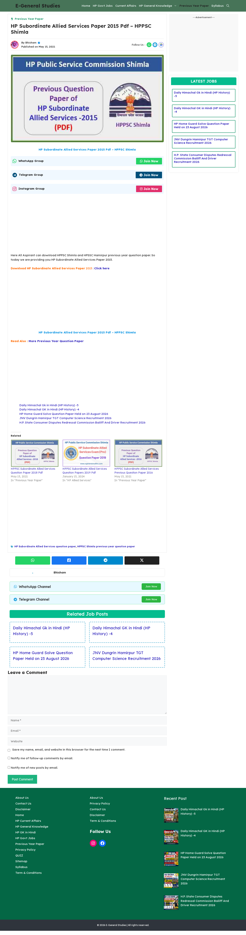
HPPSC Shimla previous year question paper (106, 546)
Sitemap (21, 861)
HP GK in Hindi (25, 832)
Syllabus (217, 6)
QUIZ (19, 855)
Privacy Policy (25, 849)
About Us (22, 797)
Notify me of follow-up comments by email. (42, 758)
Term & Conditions (28, 873)
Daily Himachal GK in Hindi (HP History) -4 (49, 409)
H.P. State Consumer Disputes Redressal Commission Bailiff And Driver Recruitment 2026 (82, 422)
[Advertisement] (87, 225)
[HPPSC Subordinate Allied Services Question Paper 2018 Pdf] (35, 453)
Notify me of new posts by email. (34, 767)
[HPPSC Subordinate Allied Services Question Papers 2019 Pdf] (86, 453)
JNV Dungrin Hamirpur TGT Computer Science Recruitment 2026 (65, 418)
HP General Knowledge (155, 6)
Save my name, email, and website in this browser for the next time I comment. (68, 749)
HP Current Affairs (28, 821)
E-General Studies (37, 6)
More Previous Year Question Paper (56, 341)
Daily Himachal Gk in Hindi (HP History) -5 (48, 405)
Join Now (151, 161)
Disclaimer (23, 809)
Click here (102, 268)
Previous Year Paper (194, 6)
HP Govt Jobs (103, 6)
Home (86, 6)
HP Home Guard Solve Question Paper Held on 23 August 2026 (63, 414)
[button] (228, 6)
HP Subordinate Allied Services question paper (45, 546)
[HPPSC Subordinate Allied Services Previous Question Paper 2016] (138, 453)
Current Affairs (125, 6)
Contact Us (23, 803)
